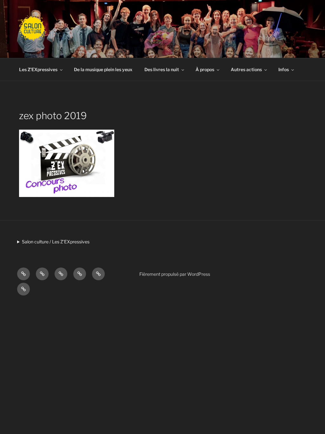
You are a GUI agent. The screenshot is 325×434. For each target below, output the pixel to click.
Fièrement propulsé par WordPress (174, 274)
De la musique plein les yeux (103, 69)
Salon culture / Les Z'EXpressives (56, 241)
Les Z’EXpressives (38, 69)
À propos (205, 69)
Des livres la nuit (161, 69)
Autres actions (246, 69)
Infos (283, 69)
